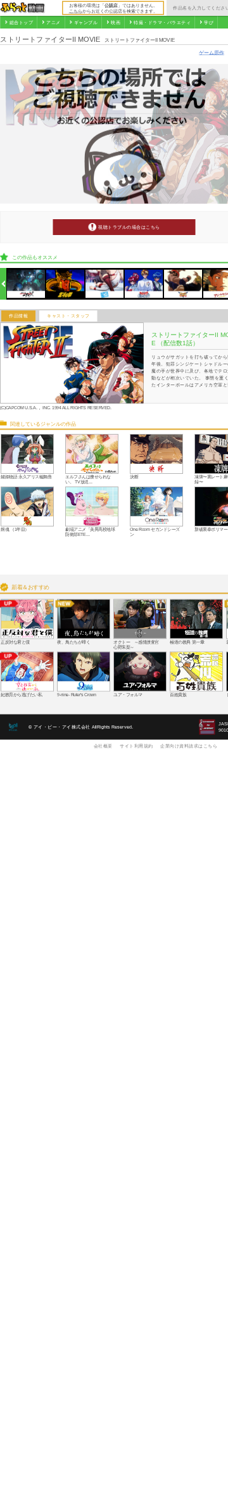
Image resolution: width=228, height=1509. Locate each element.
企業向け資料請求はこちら (188, 745)
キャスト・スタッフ (68, 316)
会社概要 (103, 745)
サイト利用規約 (136, 745)
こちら (75, 10)
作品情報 (18, 316)
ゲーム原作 (211, 52)
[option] (26, 284)
